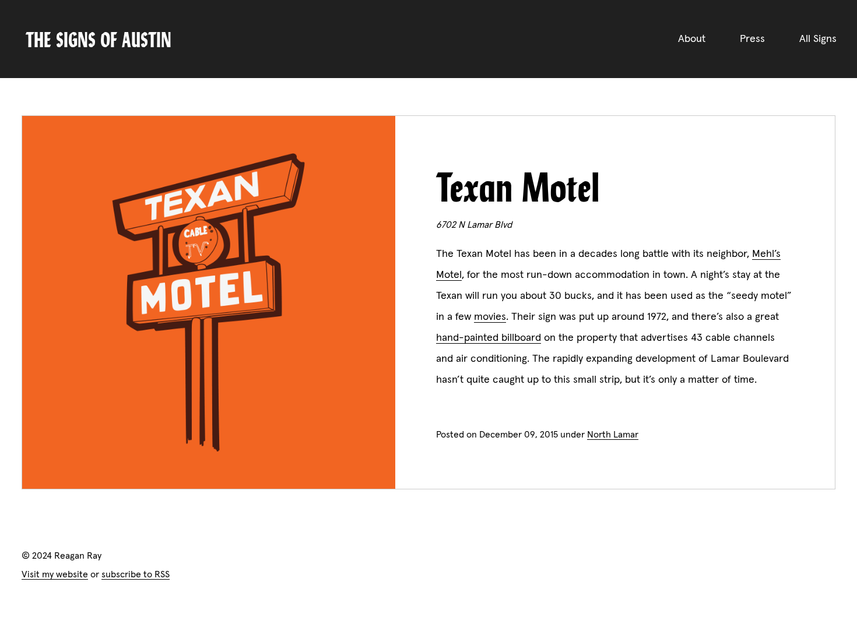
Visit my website (55, 574)
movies (490, 317)
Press (752, 39)
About (691, 39)
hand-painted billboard (488, 338)
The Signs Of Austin (98, 38)
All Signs (818, 39)
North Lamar (612, 434)
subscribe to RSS (135, 574)
